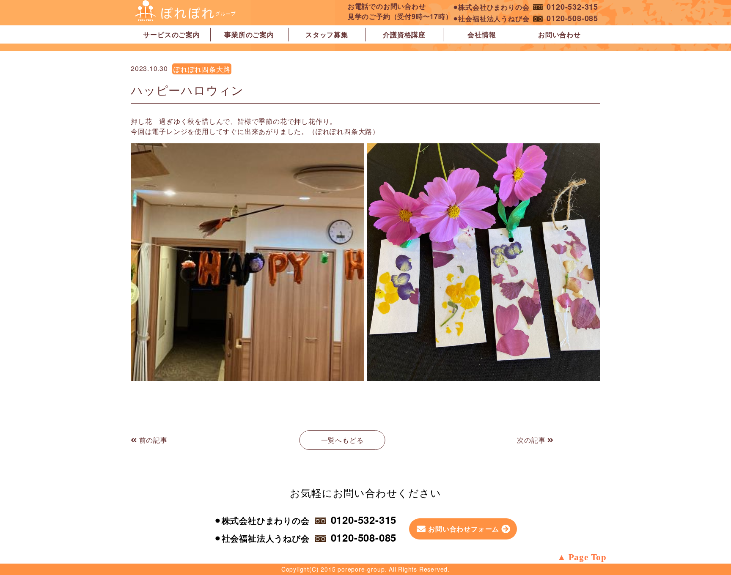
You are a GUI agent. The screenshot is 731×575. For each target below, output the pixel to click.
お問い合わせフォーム (463, 529)
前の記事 (152, 440)
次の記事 (532, 440)
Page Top (588, 557)
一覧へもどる (342, 440)
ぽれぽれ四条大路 (201, 69)
